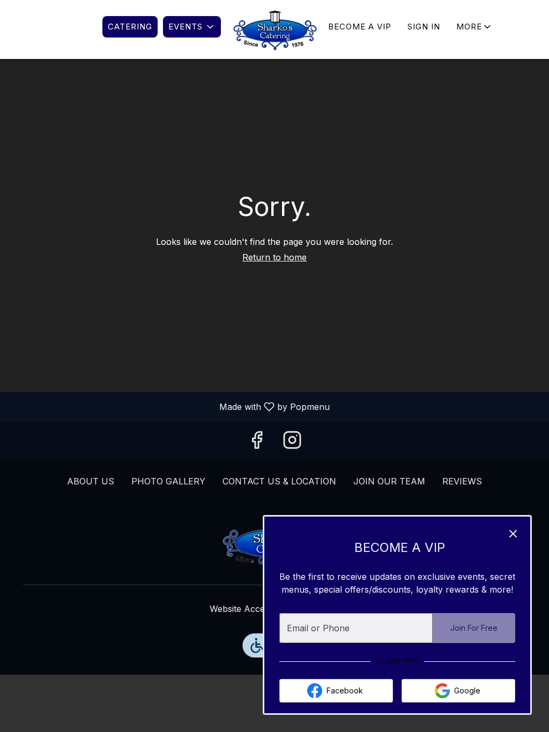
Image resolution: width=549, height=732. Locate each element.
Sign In (423, 26)
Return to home (274, 257)
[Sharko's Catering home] (274, 29)
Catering (130, 26)
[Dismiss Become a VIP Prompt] (513, 534)
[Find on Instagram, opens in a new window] (292, 443)
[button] (192, 27)
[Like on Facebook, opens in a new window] (256, 443)
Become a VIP (359, 26)
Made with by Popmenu (169, 407)
